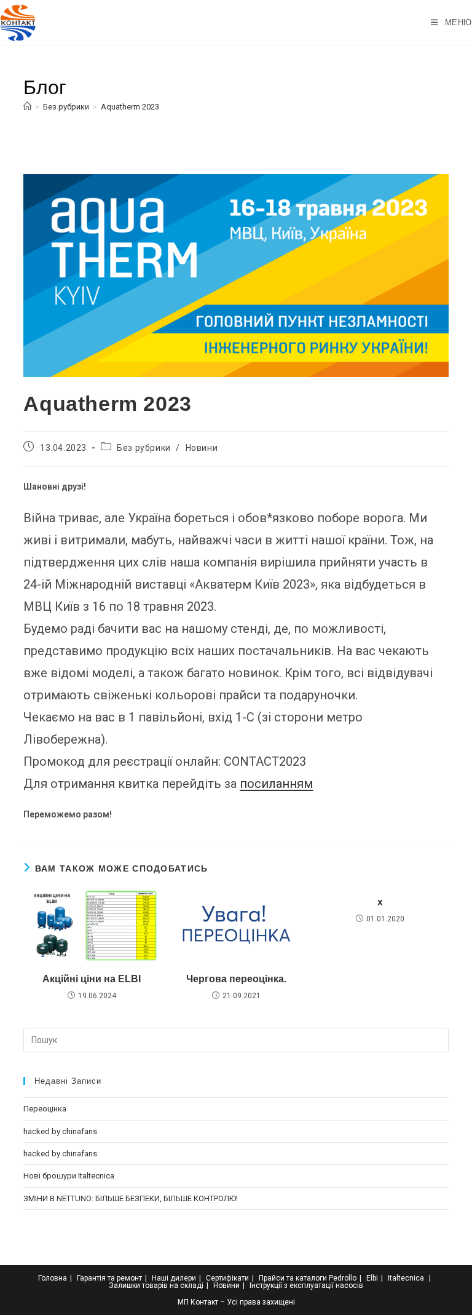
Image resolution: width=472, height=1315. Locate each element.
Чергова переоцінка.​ (236, 979)
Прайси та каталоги (293, 1278)
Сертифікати (227, 1278)
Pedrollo (342, 1278)
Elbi (372, 1278)
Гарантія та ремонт (109, 1278)
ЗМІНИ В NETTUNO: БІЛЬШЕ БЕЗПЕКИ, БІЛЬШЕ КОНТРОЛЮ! (130, 1198)
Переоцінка (44, 1108)
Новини (202, 448)
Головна (52, 1278)
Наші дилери (174, 1278)
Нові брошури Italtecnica (68, 1175)
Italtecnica (406, 1278)
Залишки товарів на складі (156, 1285)
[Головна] (27, 106)
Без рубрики (144, 448)
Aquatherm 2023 (130, 106)
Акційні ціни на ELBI (91, 979)
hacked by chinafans (60, 1131)
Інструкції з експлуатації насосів (306, 1285)
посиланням (276, 783)
